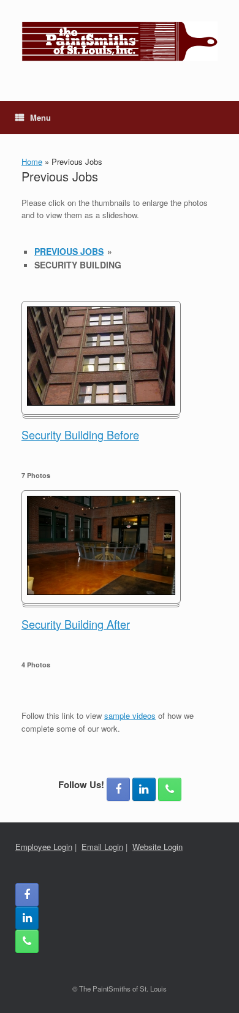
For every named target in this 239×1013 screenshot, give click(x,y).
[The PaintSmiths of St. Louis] (119, 41)
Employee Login (43, 846)
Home (31, 161)
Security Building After (75, 624)
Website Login (157, 846)
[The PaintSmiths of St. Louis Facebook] (118, 789)
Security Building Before (80, 434)
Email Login (102, 846)
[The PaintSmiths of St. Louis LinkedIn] (144, 789)
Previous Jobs (69, 251)
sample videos (130, 715)
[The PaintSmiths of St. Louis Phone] (169, 789)
